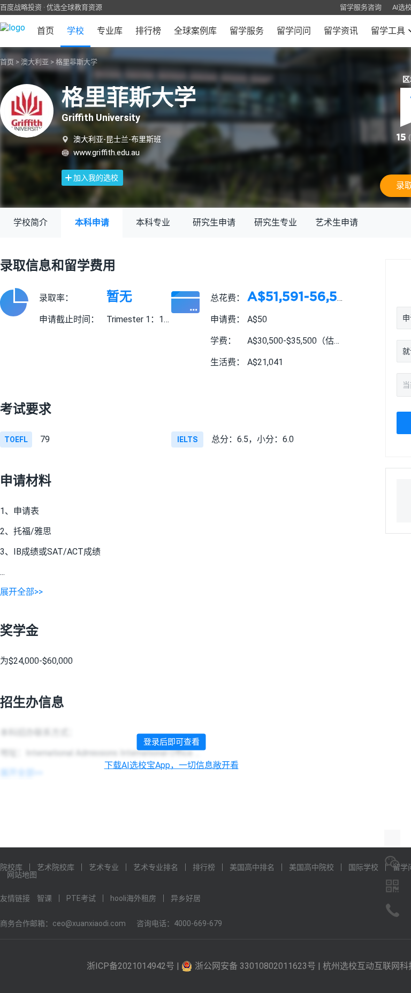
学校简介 (30, 222)
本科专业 (153, 222)
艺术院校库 (55, 867)
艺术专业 (104, 867)
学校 (75, 31)
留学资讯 (341, 31)
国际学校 (363, 867)
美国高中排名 (252, 867)
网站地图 (22, 874)
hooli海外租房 (133, 898)
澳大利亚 (35, 62)
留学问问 (294, 31)
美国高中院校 (311, 867)
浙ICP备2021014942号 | (134, 966)
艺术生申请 (336, 222)
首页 (45, 31)
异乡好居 (186, 898)
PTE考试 (81, 898)
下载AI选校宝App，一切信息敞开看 (171, 765)
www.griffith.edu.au (106, 152)
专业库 (110, 31)
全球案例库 (195, 31)
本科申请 (92, 222)
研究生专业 (275, 222)
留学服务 (247, 31)
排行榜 (148, 31)
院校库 (11, 867)
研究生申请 (214, 222)
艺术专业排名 (155, 867)
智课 (44, 898)
